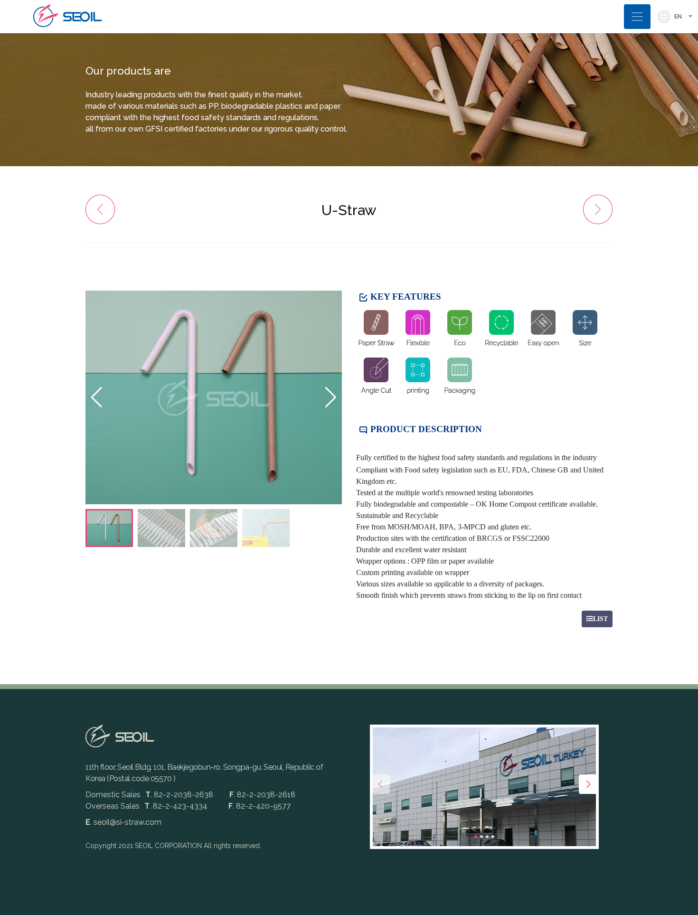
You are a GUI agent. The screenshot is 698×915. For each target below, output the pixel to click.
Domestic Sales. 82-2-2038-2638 (150, 794)
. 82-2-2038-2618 (262, 794)
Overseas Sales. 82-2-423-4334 (146, 806)
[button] (330, 397)
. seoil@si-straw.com (123, 822)
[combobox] (686, 16)
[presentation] (380, 784)
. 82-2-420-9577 (259, 806)
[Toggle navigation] (637, 16)
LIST (600, 619)
